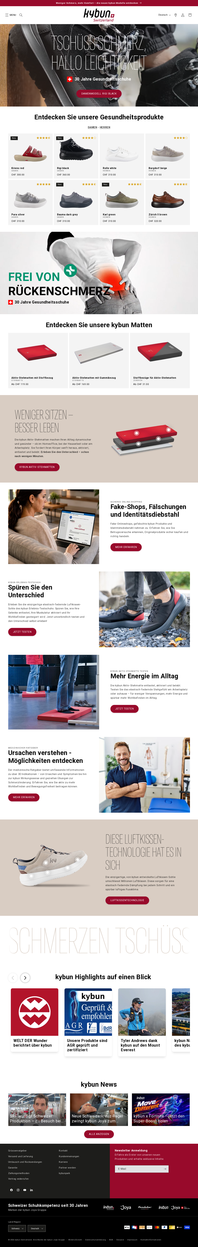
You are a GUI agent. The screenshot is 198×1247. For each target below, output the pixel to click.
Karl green (109, 214)
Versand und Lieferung (20, 1156)
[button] (6, 15)
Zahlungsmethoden (19, 1173)
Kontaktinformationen (151, 1240)
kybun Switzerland (23, 1240)
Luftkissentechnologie (127, 900)
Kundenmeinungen (69, 1156)
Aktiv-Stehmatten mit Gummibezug (94, 377)
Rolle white (109, 168)
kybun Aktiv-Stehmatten (37, 467)
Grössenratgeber (17, 1150)
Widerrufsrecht (75, 1240)
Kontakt (63, 1150)
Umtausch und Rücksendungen (25, 1162)
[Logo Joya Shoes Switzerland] (126, 1207)
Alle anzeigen (99, 1134)
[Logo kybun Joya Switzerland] (174, 1207)
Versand (120, 1240)
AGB (111, 1240)
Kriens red (17, 168)
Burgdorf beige (158, 168)
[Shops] (175, 15)
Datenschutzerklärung (95, 1240)
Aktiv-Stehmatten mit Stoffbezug (32, 377)
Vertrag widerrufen (18, 1178)
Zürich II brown (158, 214)
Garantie (12, 1167)
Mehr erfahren (126, 547)
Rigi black (63, 168)
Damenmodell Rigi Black (99, 93)
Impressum (132, 1240)
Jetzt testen (22, 631)
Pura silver (18, 214)
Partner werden (67, 1167)
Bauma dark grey (67, 214)
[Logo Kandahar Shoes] (144, 1207)
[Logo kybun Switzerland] (108, 1207)
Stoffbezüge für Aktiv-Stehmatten (154, 377)
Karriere (63, 1162)
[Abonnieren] (165, 1169)
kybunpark (64, 1173)
